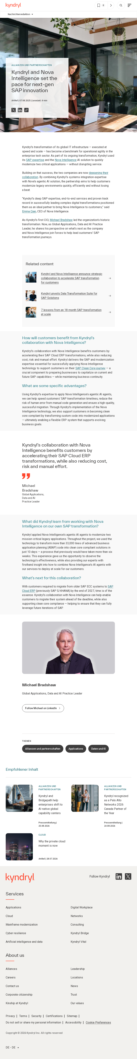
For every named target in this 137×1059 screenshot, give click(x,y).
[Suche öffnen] (121, 5)
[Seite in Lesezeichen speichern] (98, 5)
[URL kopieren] (26, 110)
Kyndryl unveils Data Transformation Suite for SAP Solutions (69, 296)
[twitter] (128, 876)
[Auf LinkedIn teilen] (20, 110)
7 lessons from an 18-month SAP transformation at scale (71, 312)
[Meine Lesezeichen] (111, 5)
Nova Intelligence (66, 160)
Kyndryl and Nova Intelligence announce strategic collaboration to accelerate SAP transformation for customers (71, 278)
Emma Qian (29, 211)
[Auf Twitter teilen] (13, 110)
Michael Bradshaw (61, 220)
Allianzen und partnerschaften (31, 65)
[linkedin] (119, 876)
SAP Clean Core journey (90, 368)
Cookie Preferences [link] (98, 1022)
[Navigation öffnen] (129, 5)
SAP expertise (35, 160)
